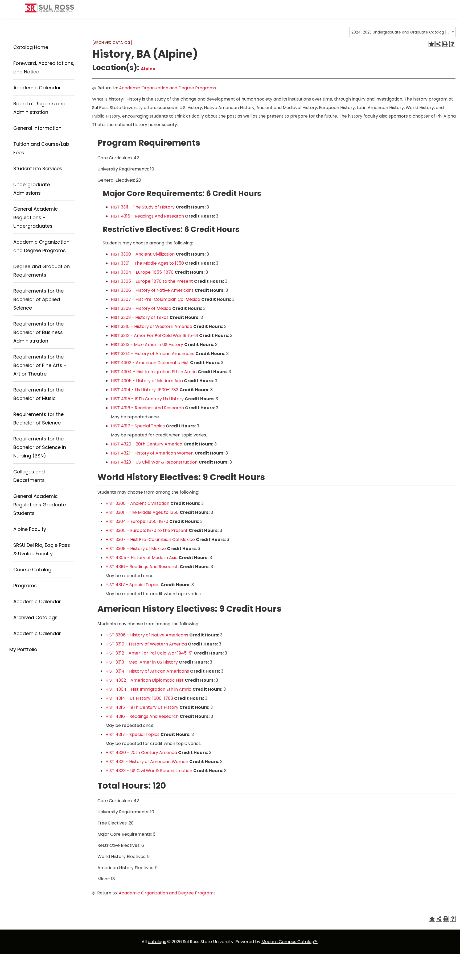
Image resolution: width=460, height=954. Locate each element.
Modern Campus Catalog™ (289, 942)
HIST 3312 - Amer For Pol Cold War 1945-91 (154, 335)
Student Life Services (37, 168)
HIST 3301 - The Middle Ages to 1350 (147, 263)
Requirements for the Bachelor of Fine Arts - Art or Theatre (39, 365)
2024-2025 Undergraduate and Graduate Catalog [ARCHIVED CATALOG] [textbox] (400, 32)
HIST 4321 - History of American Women (152, 453)
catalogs (157, 942)
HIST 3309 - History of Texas (140, 317)
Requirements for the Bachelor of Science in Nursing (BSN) (39, 447)
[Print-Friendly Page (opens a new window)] (445, 44)
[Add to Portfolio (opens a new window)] (431, 44)
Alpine (148, 69)
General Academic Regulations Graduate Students (39, 504)
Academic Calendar (37, 87)
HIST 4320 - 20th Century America (146, 444)
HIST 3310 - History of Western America (151, 326)
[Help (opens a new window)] (452, 44)
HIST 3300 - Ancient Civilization (143, 254)
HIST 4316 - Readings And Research (147, 216)
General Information (37, 128)
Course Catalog (32, 569)
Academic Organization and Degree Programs (167, 88)
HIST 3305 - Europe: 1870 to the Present (152, 281)
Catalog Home (30, 47)
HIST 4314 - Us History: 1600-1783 (144, 390)
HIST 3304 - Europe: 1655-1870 (142, 272)
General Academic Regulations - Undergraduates (35, 217)
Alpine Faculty (29, 529)
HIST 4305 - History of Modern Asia (147, 381)
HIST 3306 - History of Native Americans (152, 290)
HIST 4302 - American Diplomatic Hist (150, 363)
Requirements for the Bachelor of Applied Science (38, 299)
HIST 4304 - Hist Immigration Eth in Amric (154, 372)
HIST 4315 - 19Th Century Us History (147, 399)
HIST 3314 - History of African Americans (152, 354)
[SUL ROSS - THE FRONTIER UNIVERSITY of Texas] (49, 10)
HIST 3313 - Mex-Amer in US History (147, 344)
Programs (25, 585)
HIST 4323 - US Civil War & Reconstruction (154, 462)
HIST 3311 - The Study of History (143, 207)
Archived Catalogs (35, 617)
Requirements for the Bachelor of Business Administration (38, 332)
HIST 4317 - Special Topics (138, 426)
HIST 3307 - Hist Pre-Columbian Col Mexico (155, 299)
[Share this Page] (438, 44)
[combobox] (402, 32)
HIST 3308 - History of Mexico (141, 308)
